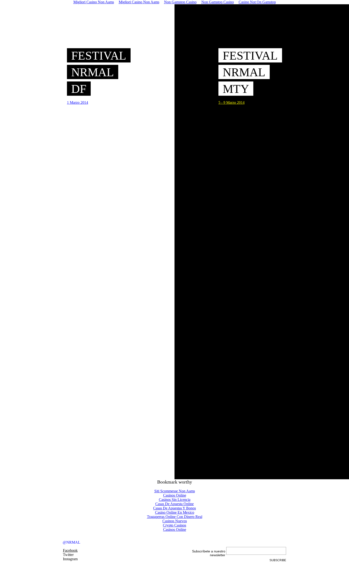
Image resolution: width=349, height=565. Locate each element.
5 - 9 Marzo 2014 (231, 102)
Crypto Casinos (174, 525)
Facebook (70, 550)
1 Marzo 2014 (77, 102)
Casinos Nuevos (174, 521)
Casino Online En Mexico (174, 512)
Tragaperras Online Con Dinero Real (174, 517)
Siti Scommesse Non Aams (174, 491)
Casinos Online (174, 495)
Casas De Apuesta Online (174, 504)
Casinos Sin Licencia (174, 500)
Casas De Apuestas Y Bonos (174, 508)
